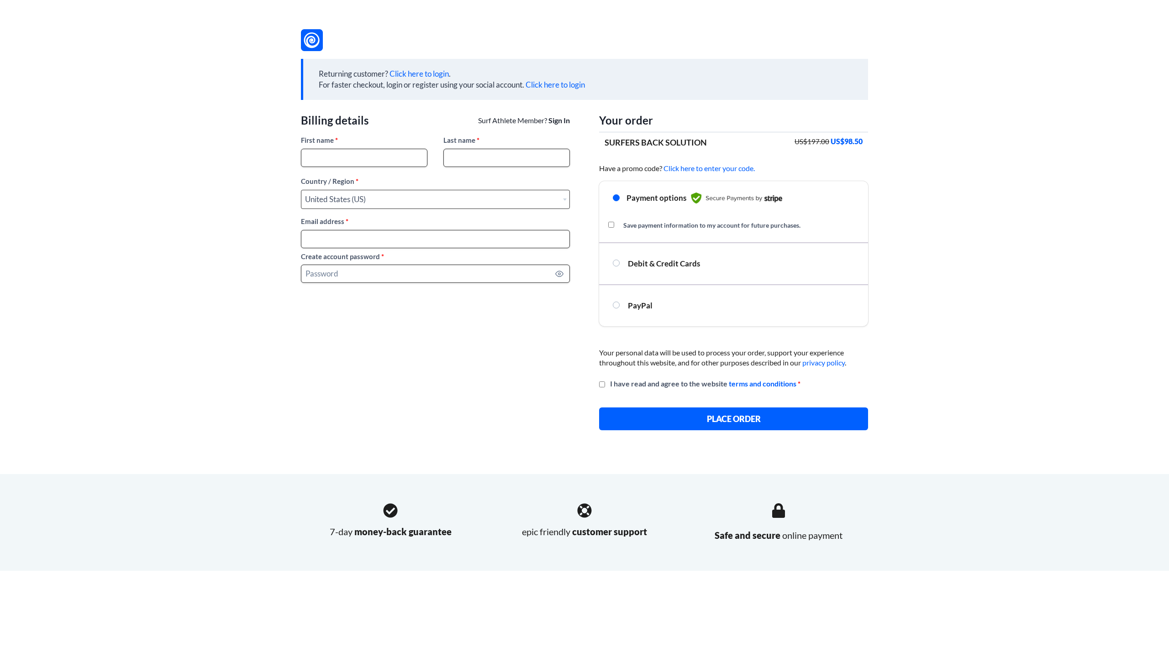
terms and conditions (762, 383)
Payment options (656, 198)
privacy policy (823, 362)
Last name (461, 140)
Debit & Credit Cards (663, 263)
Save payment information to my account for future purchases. (711, 225)
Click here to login (419, 73)
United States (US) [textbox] (335, 199)
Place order (734, 419)
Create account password (342, 256)
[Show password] (559, 274)
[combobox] (435, 199)
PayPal (640, 305)
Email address (324, 221)
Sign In (559, 120)
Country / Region (329, 181)
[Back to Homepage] (312, 40)
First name (319, 140)
